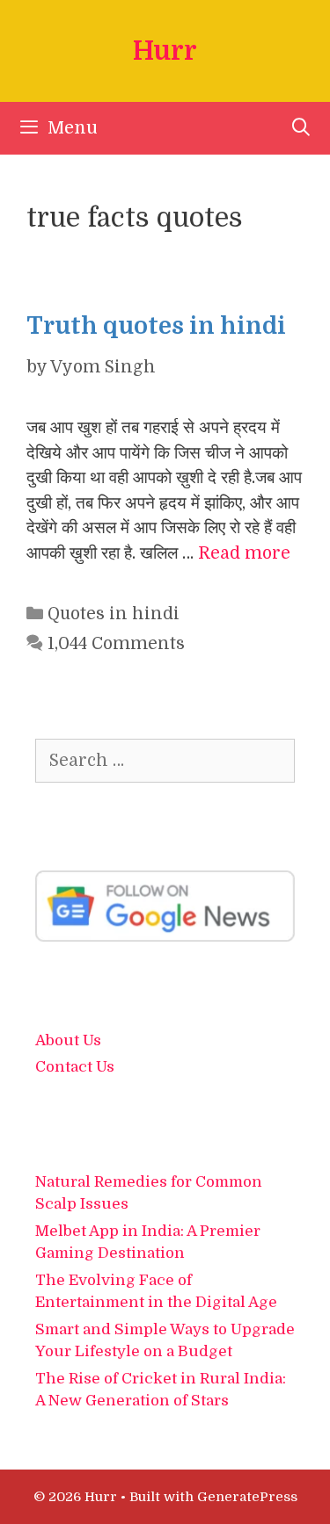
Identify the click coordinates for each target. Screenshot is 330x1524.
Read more (244, 553)
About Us (68, 1040)
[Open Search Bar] (301, 128)
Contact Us (74, 1066)
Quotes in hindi (114, 614)
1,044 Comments (116, 644)
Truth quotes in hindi (156, 326)
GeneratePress (247, 1497)
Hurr (165, 51)
